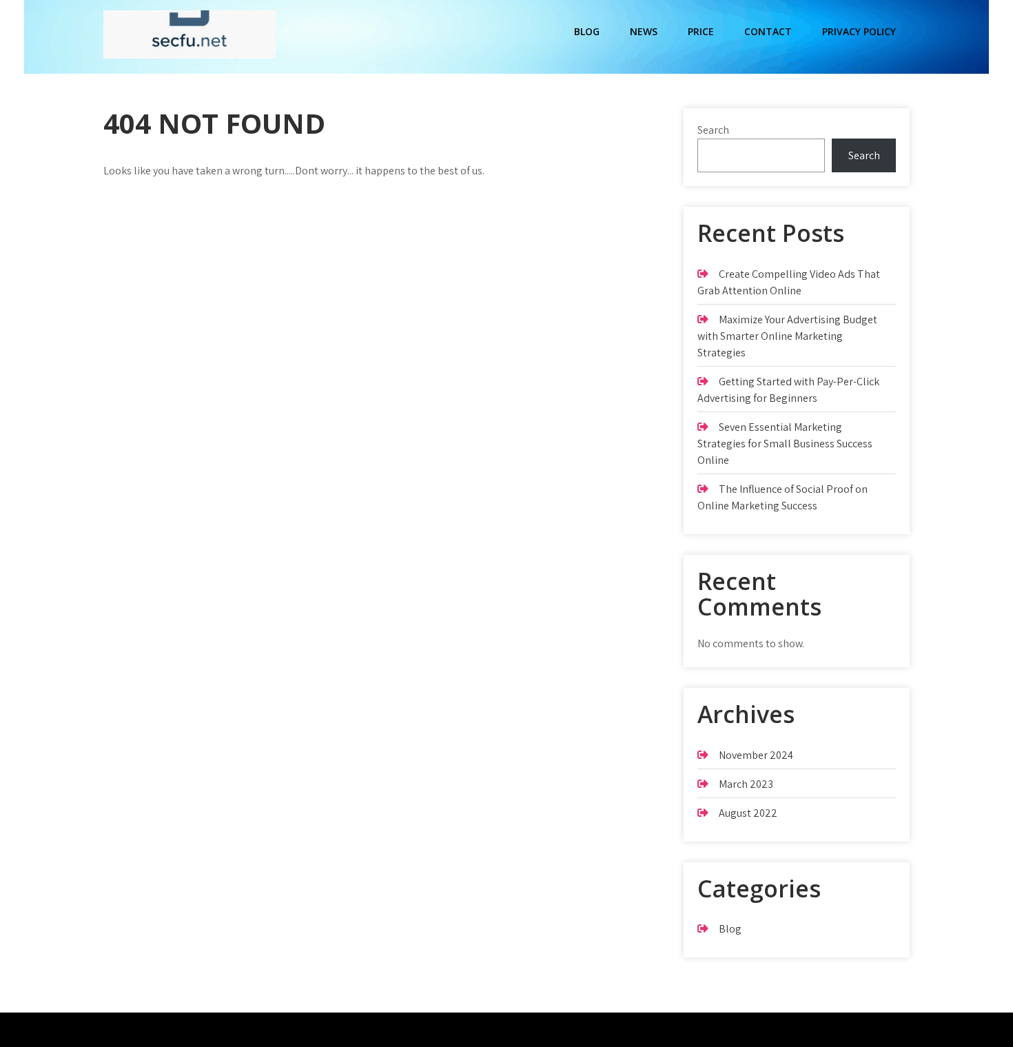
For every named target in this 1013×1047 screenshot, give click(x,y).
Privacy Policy (859, 31)
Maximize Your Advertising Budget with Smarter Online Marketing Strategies (787, 336)
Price (701, 31)
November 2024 (756, 755)
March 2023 (746, 784)
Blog (587, 31)
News (643, 31)
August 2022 (748, 813)
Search (713, 130)
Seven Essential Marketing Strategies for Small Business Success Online (784, 443)
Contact (768, 31)
